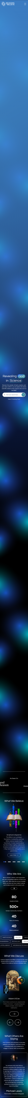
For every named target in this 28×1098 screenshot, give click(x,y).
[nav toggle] (25, 4)
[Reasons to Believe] (7, 4)
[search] (23, 395)
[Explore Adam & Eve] (14, 1014)
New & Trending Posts (14, 399)
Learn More (13, 855)
